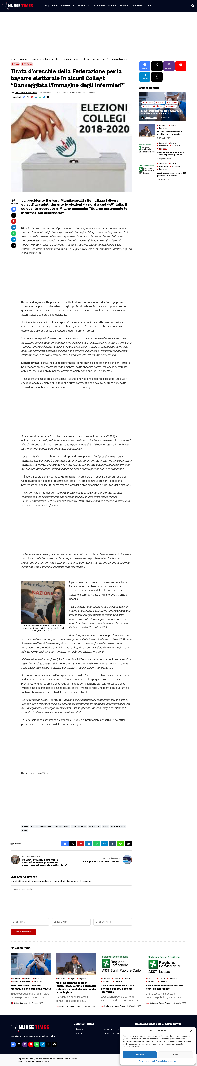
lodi (74, 826)
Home (13, 59)
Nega (175, 1054)
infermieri (58, 826)
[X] (18, 1044)
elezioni (34, 826)
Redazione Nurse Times (26, 92)
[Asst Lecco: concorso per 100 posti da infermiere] (147, 169)
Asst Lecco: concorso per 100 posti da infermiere (171, 174)
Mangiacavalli (94, 826)
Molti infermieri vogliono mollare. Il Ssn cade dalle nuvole (161, 112)
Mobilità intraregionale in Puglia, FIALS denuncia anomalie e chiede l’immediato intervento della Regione (171, 133)
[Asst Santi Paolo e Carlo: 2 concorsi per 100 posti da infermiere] (147, 148)
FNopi (33, 59)
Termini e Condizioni (147, 1061)
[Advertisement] (97, 35)
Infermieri (23, 59)
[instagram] (24, 1044)
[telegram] (42, 1044)
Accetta (140, 1054)
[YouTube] (30, 1044)
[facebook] (13, 1044)
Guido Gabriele (151, 118)
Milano (105, 826)
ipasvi (66, 826)
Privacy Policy (161, 1061)
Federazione (45, 826)
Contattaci (172, 1061)
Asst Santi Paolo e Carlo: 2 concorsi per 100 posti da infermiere (170, 153)
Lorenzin (82, 826)
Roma (24, 831)
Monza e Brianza (118, 826)
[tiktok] (48, 1044)
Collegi (25, 826)
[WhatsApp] (36, 1044)
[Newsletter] (54, 1044)
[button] (191, 1030)
